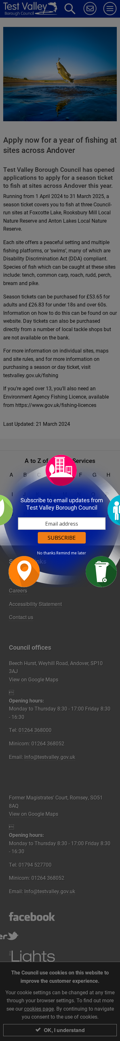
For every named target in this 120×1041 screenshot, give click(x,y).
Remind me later (71, 553)
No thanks (46, 553)
